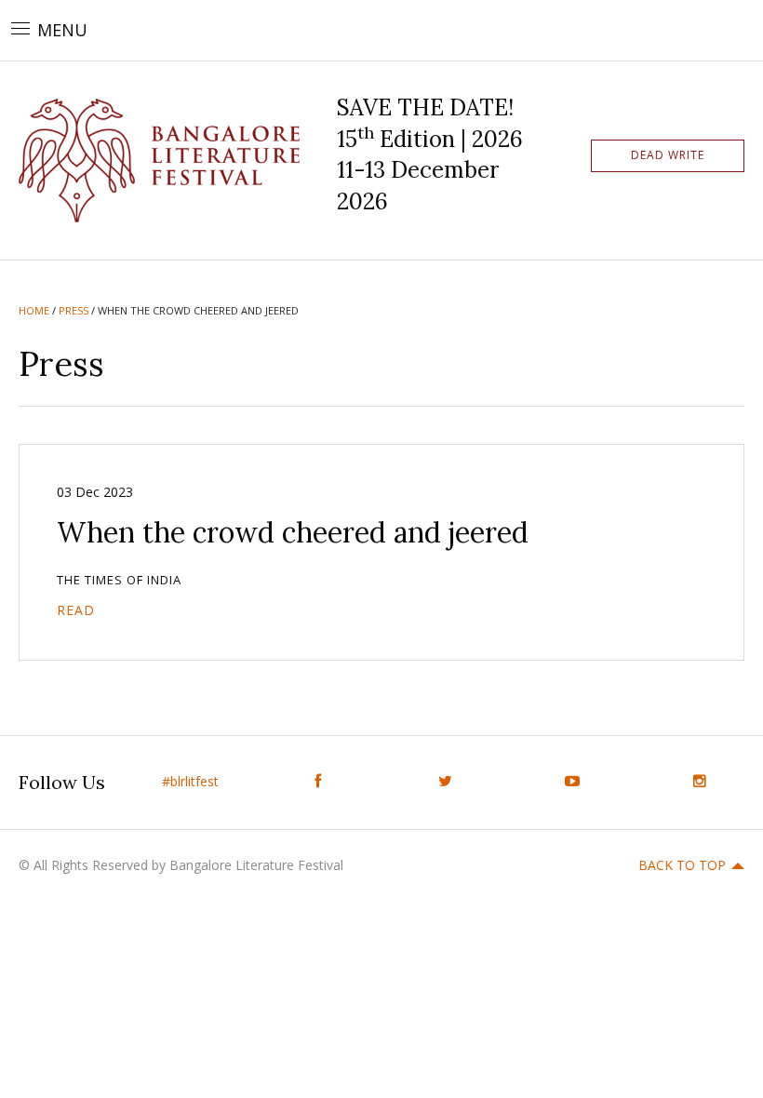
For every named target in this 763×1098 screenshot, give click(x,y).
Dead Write (667, 155)
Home (34, 310)
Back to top (682, 865)
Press (73, 310)
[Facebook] (318, 781)
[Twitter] (445, 781)
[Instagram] (699, 781)
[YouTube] (573, 781)
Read (76, 610)
